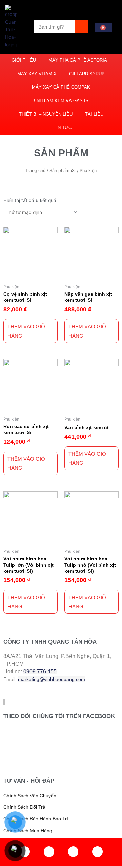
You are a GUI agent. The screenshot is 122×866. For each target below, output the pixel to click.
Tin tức (63, 127)
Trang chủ (35, 170)
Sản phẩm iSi (62, 170)
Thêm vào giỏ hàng (26, 331)
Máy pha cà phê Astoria (77, 60)
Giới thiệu (24, 60)
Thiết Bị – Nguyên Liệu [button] (46, 114)
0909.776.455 (40, 671)
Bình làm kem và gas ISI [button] (61, 100)
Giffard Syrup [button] (87, 73)
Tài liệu (94, 114)
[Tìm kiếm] (81, 26)
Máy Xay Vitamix (37, 73)
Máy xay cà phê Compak (61, 87)
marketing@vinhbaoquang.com (51, 679)
